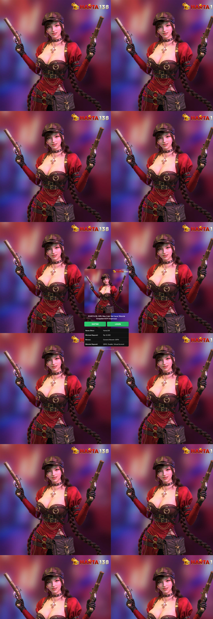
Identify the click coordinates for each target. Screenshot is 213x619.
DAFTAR (95, 324)
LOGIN (118, 324)
